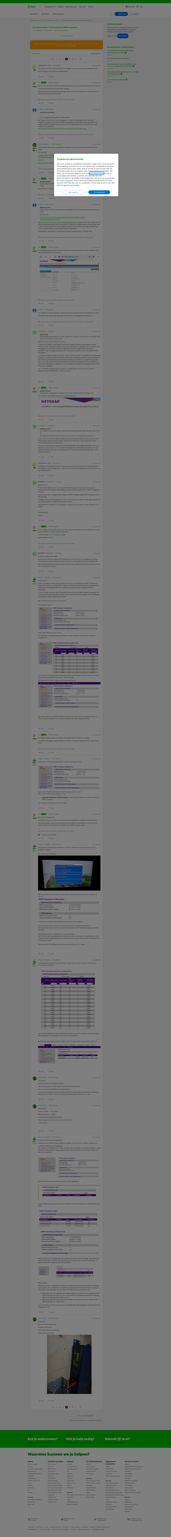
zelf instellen (74, 185)
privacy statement (66, 180)
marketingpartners (97, 173)
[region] (86, 175)
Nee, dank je (73, 192)
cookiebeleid (109, 178)
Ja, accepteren (99, 192)
